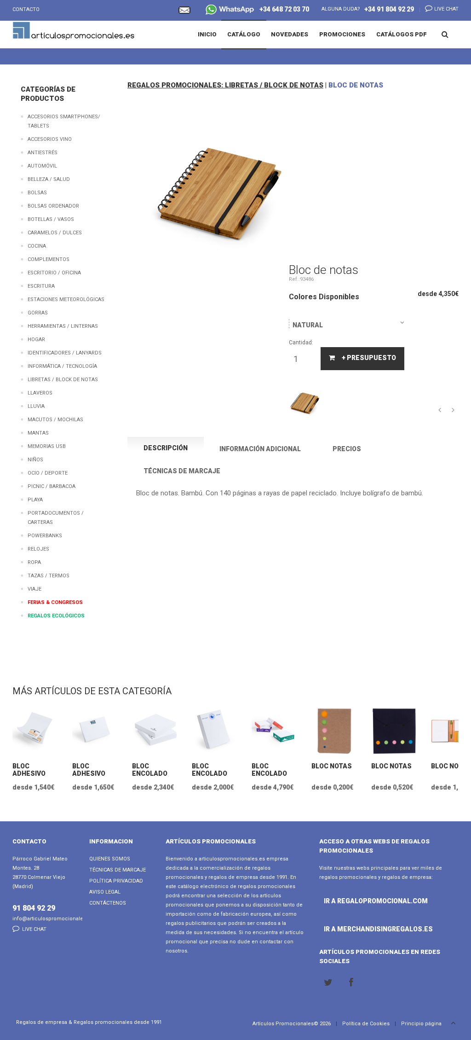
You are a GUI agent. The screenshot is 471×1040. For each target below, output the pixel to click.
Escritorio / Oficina (54, 273)
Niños (35, 460)
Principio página (422, 1024)
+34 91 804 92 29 (389, 9)
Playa (35, 500)
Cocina (37, 246)
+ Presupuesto (369, 357)
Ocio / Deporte (48, 473)
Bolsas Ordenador (53, 206)
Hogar (36, 340)
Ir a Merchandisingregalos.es (344, 929)
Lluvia (36, 406)
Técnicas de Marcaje (117, 870)
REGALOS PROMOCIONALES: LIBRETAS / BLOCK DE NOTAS (225, 85)
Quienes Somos (109, 859)
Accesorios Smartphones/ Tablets (64, 121)
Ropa (34, 562)
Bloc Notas (331, 766)
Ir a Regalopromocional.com (344, 901)
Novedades (289, 34)
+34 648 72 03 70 (282, 9)
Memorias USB (47, 446)
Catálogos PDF (401, 34)
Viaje (34, 589)
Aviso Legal (105, 892)
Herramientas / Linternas (63, 326)
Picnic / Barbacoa (51, 486)
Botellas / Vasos (51, 219)
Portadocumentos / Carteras (56, 517)
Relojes (38, 549)
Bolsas (37, 193)
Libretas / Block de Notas (63, 380)
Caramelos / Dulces (55, 233)
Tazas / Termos (48, 576)
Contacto (26, 9)
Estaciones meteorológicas (66, 299)
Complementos (48, 259)
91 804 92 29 (33, 908)
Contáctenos (107, 903)
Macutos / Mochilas (55, 420)
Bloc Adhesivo (29, 769)
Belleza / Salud (49, 179)
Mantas (38, 433)
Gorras (38, 313)
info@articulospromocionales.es (52, 919)
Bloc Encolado (149, 769)
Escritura (41, 286)
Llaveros (40, 393)
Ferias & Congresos (55, 602)
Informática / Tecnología (62, 366)
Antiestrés (42, 153)
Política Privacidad (116, 881)
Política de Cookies (366, 1024)
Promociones (342, 34)
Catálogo (243, 34)
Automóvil (42, 166)
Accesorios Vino (50, 139)
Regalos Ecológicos (56, 616)
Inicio (207, 34)
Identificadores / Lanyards (65, 353)
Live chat (446, 9)
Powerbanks (45, 536)
